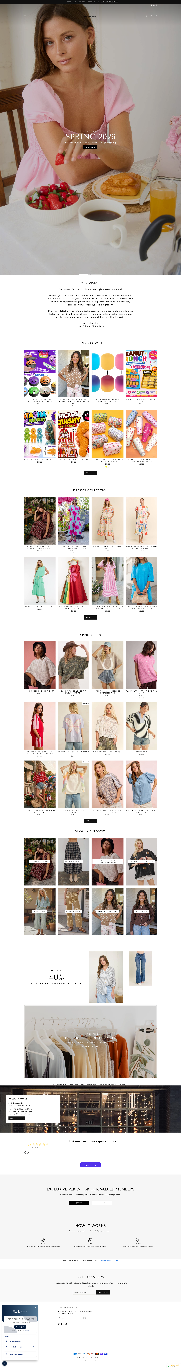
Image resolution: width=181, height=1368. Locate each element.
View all (90, 473)
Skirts (42, 269)
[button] (20, 1341)
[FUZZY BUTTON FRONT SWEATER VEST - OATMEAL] (143, 698)
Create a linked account (109, 1260)
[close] (35, 1307)
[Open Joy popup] (4, 1363)
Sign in (26, 1330)
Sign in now (79, 1203)
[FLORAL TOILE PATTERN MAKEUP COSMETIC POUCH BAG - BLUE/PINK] (109, 467)
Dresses (29, 269)
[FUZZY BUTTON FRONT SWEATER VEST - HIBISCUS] (140, 698)
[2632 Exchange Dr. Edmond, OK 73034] (90, 1109)
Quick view (39, 395)
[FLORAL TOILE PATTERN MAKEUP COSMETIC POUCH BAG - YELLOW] (106, 467)
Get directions (17, 1118)
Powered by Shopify (90, 1361)
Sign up (102, 1203)
